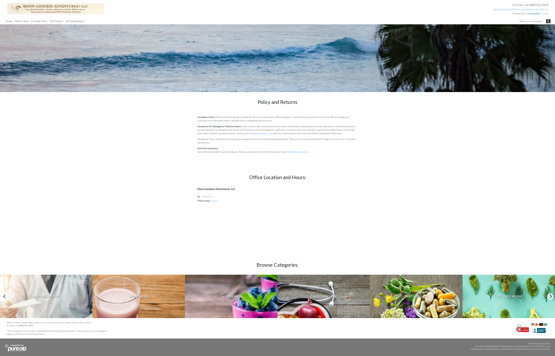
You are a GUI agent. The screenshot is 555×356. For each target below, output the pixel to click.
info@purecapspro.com (260, 133)
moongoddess (534, 13)
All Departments (75, 21)
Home (8, 21)
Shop (18, 322)
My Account (519, 9)
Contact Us (542, 9)
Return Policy (78, 322)
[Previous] (4, 296)
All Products (56, 21)
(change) (545, 14)
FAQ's (88, 322)
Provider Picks (39, 21)
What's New (22, 21)
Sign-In (497, 9)
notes (215, 200)
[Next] (550, 296)
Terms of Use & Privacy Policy (58, 322)
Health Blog (27, 322)
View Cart (507, 9)
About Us (531, 9)
